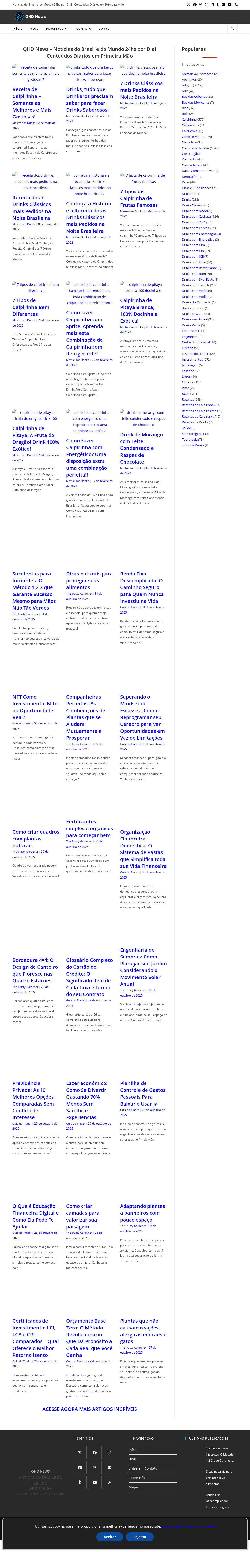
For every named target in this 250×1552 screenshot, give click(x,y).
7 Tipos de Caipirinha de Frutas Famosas (139, 198)
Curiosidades (191, 165)
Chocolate (189, 142)
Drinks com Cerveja (196, 228)
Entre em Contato (143, 1468)
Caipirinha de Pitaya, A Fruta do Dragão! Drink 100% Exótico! (35, 438)
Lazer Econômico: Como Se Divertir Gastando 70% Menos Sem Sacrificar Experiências (87, 1100)
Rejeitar (139, 1536)
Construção (190, 153)
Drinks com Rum (194, 273)
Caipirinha (189, 119)
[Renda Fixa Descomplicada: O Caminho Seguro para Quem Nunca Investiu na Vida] (143, 564)
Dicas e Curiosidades (196, 188)
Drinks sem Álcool (195, 319)
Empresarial (190, 331)
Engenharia (190, 336)
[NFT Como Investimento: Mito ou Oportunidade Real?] (35, 687)
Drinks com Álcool (195, 211)
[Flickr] (109, 1467)
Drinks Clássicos (193, 205)
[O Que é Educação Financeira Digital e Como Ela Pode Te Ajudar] (35, 1196)
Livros (186, 376)
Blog (185, 108)
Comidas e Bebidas (195, 148)
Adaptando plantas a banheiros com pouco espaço (142, 1213)
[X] (80, 1452)
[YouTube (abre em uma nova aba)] (229, 4)
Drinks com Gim (193, 245)
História (187, 348)
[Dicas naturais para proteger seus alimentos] (89, 564)
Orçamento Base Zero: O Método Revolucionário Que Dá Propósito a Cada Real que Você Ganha (89, 1338)
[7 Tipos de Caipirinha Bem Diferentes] (35, 290)
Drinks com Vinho (195, 290)
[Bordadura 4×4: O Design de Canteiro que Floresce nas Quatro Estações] (35, 950)
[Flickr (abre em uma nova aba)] (223, 4)
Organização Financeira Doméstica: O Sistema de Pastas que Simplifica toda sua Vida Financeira (143, 849)
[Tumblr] (80, 1482)
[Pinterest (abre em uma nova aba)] (201, 4)
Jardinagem (190, 365)
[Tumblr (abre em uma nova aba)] (217, 4)
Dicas (185, 182)
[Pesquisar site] (232, 29)
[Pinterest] (95, 1467)
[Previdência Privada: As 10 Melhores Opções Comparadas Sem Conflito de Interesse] (35, 1073)
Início (133, 1449)
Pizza (185, 388)
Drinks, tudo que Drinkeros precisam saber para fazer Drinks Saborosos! (89, 99)
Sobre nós (137, 1477)
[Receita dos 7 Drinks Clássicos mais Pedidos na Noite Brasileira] (35, 187)
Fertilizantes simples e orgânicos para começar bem (89, 828)
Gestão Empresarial (196, 342)
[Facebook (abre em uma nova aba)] (195, 4)
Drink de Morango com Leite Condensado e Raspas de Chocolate (141, 448)
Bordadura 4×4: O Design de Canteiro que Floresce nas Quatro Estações (35, 970)
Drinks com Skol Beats (198, 279)
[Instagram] (109, 1452)
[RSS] (109, 1482)
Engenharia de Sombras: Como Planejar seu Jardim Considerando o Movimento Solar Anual (143, 966)
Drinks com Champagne (199, 234)
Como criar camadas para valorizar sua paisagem (83, 1216)
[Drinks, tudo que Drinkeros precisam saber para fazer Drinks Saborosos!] (89, 79)
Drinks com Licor (194, 262)
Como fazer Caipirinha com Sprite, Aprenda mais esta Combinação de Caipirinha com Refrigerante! (84, 333)
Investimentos (192, 359)
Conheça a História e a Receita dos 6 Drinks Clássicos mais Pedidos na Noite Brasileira (88, 217)
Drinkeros (189, 193)
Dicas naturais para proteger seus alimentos (89, 580)
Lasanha (188, 371)
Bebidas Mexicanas (195, 102)
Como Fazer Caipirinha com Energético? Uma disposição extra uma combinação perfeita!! (86, 457)
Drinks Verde (191, 325)
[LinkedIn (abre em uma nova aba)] (212, 4)
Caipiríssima (190, 125)
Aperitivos (189, 79)
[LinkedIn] (80, 1467)
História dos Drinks (195, 353)
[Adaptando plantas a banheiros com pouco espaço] (143, 1196)
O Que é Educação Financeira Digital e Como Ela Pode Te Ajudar (35, 1216)
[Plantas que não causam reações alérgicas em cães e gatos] (143, 1310)
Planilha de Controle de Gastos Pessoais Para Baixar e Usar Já (143, 1093)
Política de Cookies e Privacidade (188, 1526)
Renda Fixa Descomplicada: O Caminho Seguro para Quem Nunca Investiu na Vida (142, 587)
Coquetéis (189, 159)
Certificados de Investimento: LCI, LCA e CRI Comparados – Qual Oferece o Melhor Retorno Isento (35, 1338)
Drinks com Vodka (195, 296)
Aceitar (110, 1536)
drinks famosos (193, 308)
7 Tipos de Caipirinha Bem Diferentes (30, 307)
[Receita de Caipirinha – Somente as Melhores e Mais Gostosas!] (35, 79)
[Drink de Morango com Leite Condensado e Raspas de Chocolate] (143, 424)
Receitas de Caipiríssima (199, 411)
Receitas (188, 399)
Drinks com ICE (193, 256)
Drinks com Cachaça (196, 216)
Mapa (133, 1487)
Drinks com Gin (193, 251)
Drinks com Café (193, 222)
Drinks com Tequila (195, 285)
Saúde (186, 428)
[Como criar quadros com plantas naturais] (35, 822)
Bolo (185, 113)
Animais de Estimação (197, 74)
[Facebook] (95, 1452)
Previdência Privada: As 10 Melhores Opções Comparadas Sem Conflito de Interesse (33, 1100)
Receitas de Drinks (195, 422)
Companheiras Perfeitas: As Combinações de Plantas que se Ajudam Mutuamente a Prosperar (85, 717)
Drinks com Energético (198, 239)
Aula (185, 91)
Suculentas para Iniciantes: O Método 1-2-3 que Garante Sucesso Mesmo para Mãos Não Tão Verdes (34, 590)
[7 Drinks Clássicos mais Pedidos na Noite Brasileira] (143, 73)
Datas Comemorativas (198, 171)
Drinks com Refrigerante (199, 268)
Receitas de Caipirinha (198, 405)
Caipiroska (189, 131)
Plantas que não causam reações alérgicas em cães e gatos (143, 1331)
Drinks (186, 199)
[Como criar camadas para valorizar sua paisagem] (89, 1196)
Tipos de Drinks (193, 445)
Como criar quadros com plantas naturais (35, 839)
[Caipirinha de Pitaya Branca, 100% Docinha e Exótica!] (143, 290)
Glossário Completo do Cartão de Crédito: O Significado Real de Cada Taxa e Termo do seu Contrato (89, 977)
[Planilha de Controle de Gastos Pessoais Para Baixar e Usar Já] (143, 1073)
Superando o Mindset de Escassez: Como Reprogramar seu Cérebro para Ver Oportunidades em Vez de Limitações (142, 717)
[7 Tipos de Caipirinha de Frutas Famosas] (143, 181)
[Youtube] (95, 1482)
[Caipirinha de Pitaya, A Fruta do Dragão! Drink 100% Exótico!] (35, 418)
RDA (185, 393)
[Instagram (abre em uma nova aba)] (206, 4)
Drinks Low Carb (194, 313)
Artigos (187, 85)
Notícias (188, 382)
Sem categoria (192, 433)
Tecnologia (190, 439)
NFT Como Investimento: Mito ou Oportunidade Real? (35, 707)
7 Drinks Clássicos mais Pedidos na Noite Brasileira (141, 90)
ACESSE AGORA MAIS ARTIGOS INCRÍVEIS (89, 1409)
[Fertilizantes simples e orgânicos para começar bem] (89, 811)
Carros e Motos (193, 136)
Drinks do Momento (196, 302)
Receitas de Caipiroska (198, 416)
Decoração (189, 176)
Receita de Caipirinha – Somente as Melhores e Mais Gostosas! (32, 103)
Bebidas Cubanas (194, 96)
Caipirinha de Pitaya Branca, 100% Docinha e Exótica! (138, 310)
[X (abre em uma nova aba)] (188, 4)
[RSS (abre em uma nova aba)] (235, 4)
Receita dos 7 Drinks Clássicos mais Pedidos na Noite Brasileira (31, 207)
